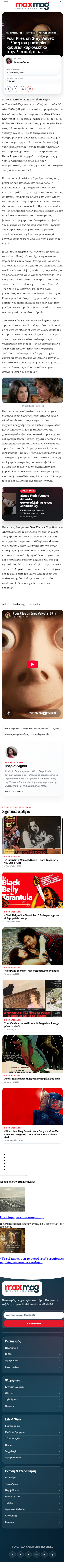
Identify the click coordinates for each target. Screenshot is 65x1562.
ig (37, 1555)
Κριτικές (30, 33)
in (23, 89)
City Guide (11, 1515)
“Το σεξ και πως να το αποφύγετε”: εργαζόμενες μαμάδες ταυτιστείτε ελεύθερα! (32, 1260)
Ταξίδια (9, 1503)
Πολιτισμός (11, 1347)
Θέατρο (9, 1393)
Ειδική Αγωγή (12, 1496)
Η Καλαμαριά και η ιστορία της (22, 1217)
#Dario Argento (11, 728)
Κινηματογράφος (14, 33)
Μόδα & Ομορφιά (15, 1432)
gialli (32, 583)
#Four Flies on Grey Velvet (35, 728)
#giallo (56, 728)
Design (9, 1445)
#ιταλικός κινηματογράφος (16, 734)
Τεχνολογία (11, 1484)
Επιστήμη (10, 1477)
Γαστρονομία (12, 1426)
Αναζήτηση (34, 1323)
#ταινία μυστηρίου (41, 734)
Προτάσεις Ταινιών (48, 33)
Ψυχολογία (11, 1451)
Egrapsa (9, 1522)
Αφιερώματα (12, 1360)
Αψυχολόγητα (13, 1457)
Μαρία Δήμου (16, 766)
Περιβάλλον (12, 1490)
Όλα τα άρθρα (14, 791)
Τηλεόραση (11, 1399)
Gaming (9, 1406)
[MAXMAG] (33, 6)
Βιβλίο (8, 1354)
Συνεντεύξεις (12, 1367)
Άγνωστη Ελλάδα (15, 1509)
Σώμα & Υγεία (12, 1438)
